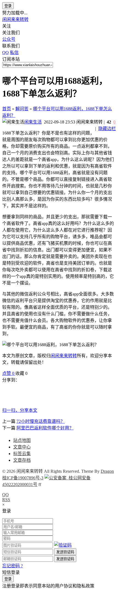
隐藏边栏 (107, 128)
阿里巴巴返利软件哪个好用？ (45, 428)
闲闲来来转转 (15, 19)
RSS (6, 499)
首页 (6, 108)
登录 (8, 6)
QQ (5, 494)
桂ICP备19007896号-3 (22, 478)
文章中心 (22, 447)
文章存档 (22, 460)
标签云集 (22, 453)
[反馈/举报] (30, 373)
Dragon (107, 471)
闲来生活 (33, 122)
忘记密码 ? (12, 565)
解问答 (22, 108)
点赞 (8, 373)
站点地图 (22, 440)
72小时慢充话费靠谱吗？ (40, 421)
